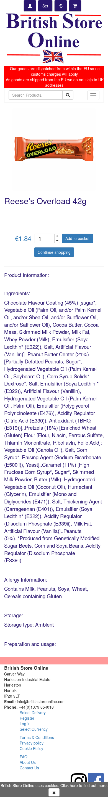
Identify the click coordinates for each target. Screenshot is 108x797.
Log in (25, 723)
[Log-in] (30, 6)
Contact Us (29, 767)
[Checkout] (75, 6)
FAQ (23, 756)
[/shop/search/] (67, 95)
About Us (28, 762)
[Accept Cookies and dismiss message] (54, 792)
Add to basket (77, 238)
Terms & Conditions (37, 737)
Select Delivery (33, 712)
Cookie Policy (31, 748)
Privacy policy (31, 743)
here (74, 785)
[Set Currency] (60, 6)
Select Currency (34, 729)
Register (27, 718)
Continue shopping (54, 252)
